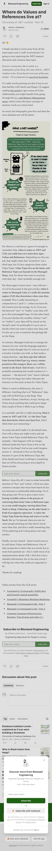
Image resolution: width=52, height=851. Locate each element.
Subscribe (26, 800)
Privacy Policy (30, 822)
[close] (44, 760)
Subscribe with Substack (28, 810)
